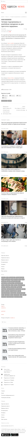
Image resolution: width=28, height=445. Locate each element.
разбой (9, 100)
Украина (8, 281)
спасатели (7, 294)
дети (12, 285)
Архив (2, 393)
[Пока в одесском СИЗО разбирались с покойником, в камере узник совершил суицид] (14, 154)
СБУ (20, 279)
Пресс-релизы (4, 271)
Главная (3, 390)
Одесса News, (11, 78)
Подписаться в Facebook (9, 377)
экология (4, 296)
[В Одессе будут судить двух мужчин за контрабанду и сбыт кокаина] (14, 224)
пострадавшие (13, 291)
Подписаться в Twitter (8, 382)
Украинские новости (5, 257)
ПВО (12, 279)
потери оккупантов (5, 292)
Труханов (4, 281)
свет (3, 294)
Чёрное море (4, 283)
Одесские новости (8, 19)
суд (21, 294)
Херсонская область (16, 281)
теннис (24, 294)
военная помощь (18, 283)
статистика (16, 294)
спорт (12, 294)
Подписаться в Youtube (9, 384)
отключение (18, 289)
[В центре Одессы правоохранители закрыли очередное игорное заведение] (14, 177)
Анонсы (2, 266)
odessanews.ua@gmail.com (9, 375)
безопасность (11, 283)
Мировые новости (5, 259)
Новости (3, 19)
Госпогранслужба (20, 277)
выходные (8, 285)
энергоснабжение (18, 296)
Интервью (3, 264)
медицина (4, 289)
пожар (3, 291)
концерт (7, 287)
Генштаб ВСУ (12, 277)
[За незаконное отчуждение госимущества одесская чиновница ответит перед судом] (14, 131)
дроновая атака (21, 285)
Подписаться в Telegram (9, 380)
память (23, 289)
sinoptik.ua (12, 317)
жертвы (3, 287)
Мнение (2, 268)
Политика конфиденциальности (7, 395)
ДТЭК (3, 279)
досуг (15, 285)
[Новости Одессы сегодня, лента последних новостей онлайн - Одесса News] (14, 6)
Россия (15, 279)
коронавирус (13, 287)
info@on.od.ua (7, 374)
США (23, 279)
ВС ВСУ (3, 277)
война (3, 285)
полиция (7, 291)
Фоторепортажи (4, 262)
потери (19, 291)
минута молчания (10, 289)
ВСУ (7, 277)
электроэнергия (10, 296)
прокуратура (4, 100)
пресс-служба (11, 43)
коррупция (19, 287)
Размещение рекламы (5, 397)
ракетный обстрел (21, 292)
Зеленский (8, 279)
